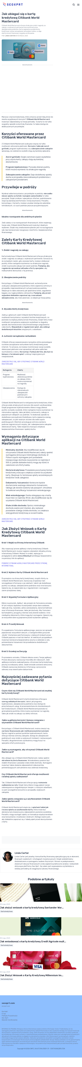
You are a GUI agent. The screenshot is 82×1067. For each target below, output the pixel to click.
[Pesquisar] (73, 4)
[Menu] (78, 4)
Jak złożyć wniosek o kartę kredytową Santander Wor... (32, 907)
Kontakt (5, 1011)
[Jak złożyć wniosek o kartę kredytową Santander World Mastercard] (41, 901)
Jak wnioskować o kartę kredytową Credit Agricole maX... (33, 941)
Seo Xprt (5, 1018)
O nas (4, 1014)
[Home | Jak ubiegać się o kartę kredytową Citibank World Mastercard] (21, 4)
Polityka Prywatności (9, 1016)
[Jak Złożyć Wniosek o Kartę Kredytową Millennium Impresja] (41, 969)
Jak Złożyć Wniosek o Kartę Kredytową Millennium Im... (31, 975)
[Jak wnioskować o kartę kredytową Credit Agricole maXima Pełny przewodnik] (41, 935)
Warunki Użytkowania (9, 1020)
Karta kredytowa (6, 911)
